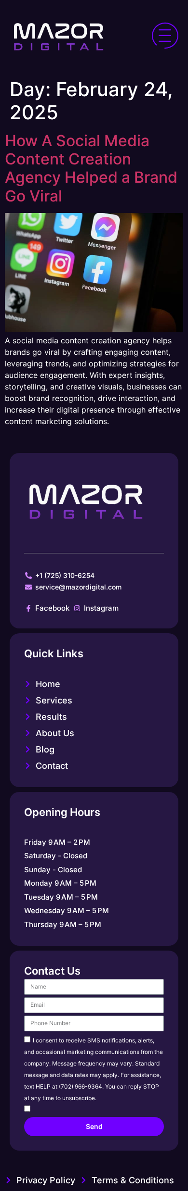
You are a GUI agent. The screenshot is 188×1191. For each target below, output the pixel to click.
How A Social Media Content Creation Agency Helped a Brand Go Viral (91, 168)
